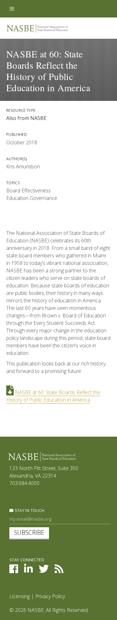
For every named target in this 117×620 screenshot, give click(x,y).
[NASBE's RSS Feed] (59, 570)
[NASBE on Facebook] (13, 570)
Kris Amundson (23, 166)
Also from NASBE (26, 118)
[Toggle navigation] (11, 9)
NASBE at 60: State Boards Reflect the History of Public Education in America (53, 396)
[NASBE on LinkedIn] (28, 570)
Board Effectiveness (28, 190)
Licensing (19, 596)
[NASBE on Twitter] (44, 570)
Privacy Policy (50, 596)
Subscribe (29, 532)
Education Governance (31, 198)
